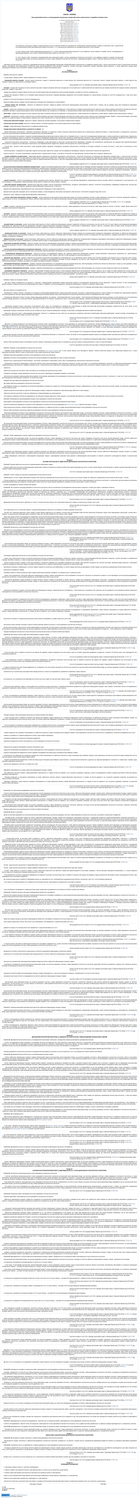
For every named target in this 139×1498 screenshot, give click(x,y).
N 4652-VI (75, 24)
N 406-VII (75, 27)
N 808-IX (75, 36)
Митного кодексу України (44, 1120)
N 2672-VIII (75, 33)
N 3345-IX (76, 41)
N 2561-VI (76, 23)
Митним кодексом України (19, 1128)
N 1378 (55, 47)
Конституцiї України (73, 404)
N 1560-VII (75, 29)
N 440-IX (75, 35)
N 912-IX (76, 38)
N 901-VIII (75, 30)
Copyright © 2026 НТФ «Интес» (18, 1495)
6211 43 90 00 (13, 327)
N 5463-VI (75, 26)
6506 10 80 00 (112, 325)
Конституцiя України (51, 350)
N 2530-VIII (76, 32)
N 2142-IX (76, 40)
